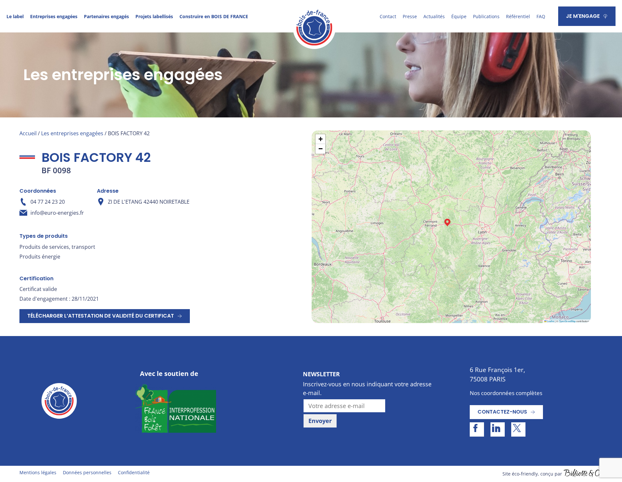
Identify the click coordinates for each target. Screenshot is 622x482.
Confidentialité (134, 472)
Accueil (28, 133)
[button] (447, 222)
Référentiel (518, 16)
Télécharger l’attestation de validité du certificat (100, 315)
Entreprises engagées (53, 16)
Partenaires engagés (106, 16)
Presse (410, 16)
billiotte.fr (583, 474)
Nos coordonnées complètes (506, 393)
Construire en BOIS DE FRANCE (213, 16)
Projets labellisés (154, 16)
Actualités (434, 16)
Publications (486, 16)
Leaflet (550, 321)
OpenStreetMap (567, 321)
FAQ (540, 16)
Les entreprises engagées (72, 133)
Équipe (458, 16)
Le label (15, 16)
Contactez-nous (502, 412)
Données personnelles (87, 472)
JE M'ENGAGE (583, 16)
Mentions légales (37, 472)
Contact (388, 16)
